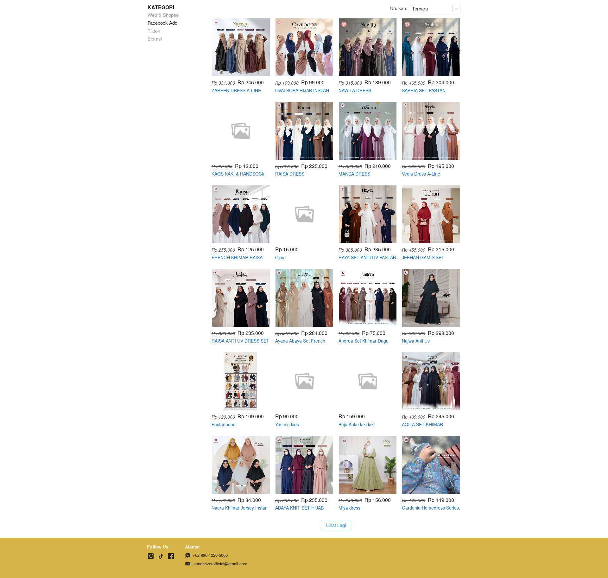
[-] (151, 556)
